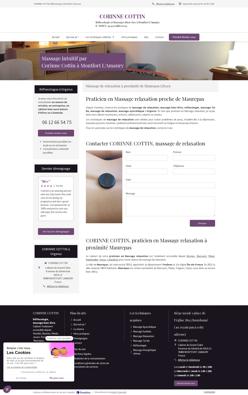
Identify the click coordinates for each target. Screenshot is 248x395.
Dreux (103, 259)
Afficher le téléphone (165, 3)
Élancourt (202, 256)
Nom (128, 152)
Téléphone (178, 166)
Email (128, 166)
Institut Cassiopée (118, 392)
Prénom (177, 152)
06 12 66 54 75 (57, 122)
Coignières (112, 259)
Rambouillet (92, 259)
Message (130, 193)
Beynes (191, 256)
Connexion (209, 391)
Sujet (128, 179)
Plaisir (211, 256)
